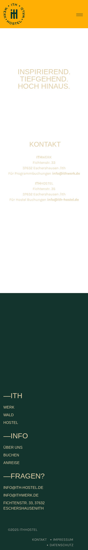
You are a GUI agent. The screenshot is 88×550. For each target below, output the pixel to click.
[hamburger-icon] (79, 15)
